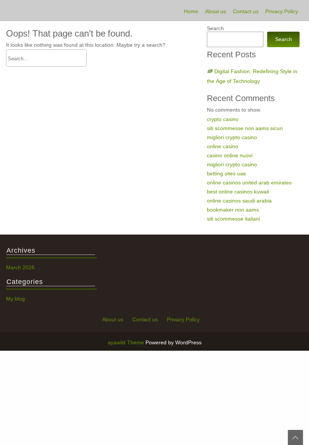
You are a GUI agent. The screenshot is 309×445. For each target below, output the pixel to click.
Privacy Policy (281, 11)
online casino (222, 146)
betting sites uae (226, 173)
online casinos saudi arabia (239, 200)
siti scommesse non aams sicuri (245, 128)
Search (215, 28)
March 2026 (20, 267)
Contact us (246, 11)
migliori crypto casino (232, 137)
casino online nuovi (229, 155)
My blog (15, 298)
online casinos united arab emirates (249, 182)
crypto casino (223, 119)
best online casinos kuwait (238, 191)
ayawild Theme (126, 342)
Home (191, 11)
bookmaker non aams (233, 209)
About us (215, 11)
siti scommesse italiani (233, 218)
